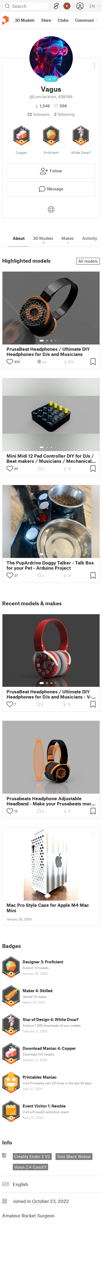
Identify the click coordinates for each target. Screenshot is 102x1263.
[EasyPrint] (56, 6)
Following (64, 114)
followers (38, 114)
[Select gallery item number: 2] (47, 341)
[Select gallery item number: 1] (41, 341)
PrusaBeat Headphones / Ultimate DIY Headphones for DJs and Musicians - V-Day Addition (49, 694)
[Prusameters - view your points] (66, 6)
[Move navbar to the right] (96, 20)
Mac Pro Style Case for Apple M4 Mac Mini (48, 907)
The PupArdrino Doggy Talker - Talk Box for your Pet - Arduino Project (50, 565)
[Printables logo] (5, 20)
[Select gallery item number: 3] (51, 341)
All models (88, 261)
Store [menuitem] (46, 20)
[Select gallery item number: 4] (56, 341)
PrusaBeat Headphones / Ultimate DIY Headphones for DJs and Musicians (48, 351)
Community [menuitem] (86, 20)
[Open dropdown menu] (94, 63)
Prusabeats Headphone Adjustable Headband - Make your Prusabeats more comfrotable (50, 801)
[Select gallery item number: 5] (59, 341)
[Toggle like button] (10, 361)
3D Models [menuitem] (25, 20)
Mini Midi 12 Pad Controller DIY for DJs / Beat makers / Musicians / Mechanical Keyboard (50, 458)
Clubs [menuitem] (63, 20)
